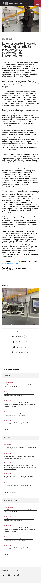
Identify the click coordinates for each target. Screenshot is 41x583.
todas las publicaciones (11, 430)
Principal (7, 375)
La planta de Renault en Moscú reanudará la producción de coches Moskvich (18, 414)
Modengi (32, 245)
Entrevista (8, 438)
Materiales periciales (11, 500)
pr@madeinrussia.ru (21, 570)
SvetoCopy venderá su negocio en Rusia (17, 423)
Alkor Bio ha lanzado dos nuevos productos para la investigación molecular (20, 385)
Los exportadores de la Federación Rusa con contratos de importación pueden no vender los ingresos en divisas (20, 404)
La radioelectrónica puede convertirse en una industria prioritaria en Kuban (19, 394)
